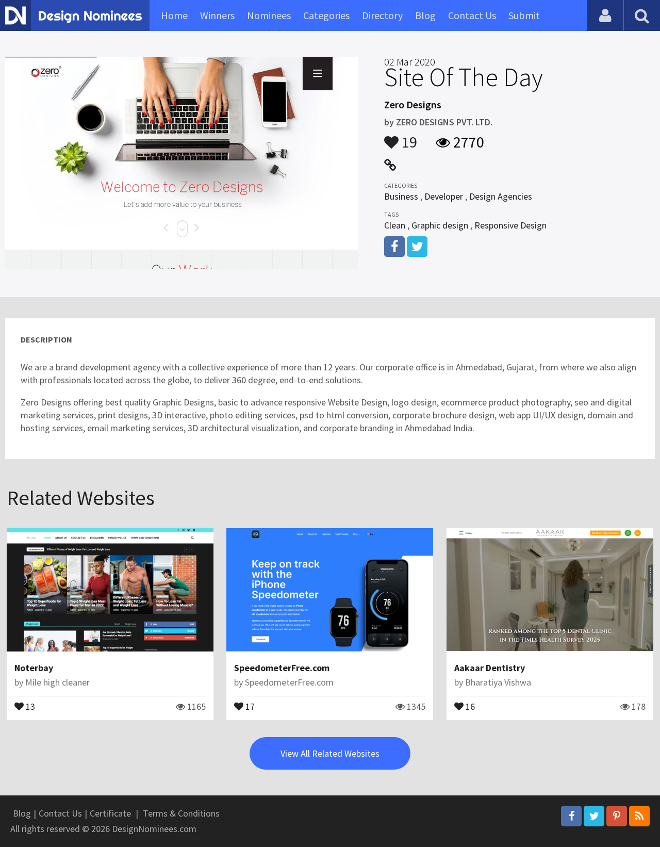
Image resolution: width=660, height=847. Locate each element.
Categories (326, 15)
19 (408, 137)
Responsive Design (510, 225)
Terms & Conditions (181, 813)
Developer (443, 196)
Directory (382, 15)
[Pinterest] (616, 816)
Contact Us (472, 15)
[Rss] (639, 816)
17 (249, 706)
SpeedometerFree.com (281, 668)
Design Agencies (500, 196)
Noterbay (33, 668)
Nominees (269, 15)
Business (401, 196)
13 (29, 706)
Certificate (110, 813)
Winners (217, 15)
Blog (425, 15)
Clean (394, 225)
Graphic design (439, 225)
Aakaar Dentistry (489, 668)
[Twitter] (594, 816)
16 (469, 706)
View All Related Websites (330, 753)
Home (174, 15)
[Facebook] (571, 816)
